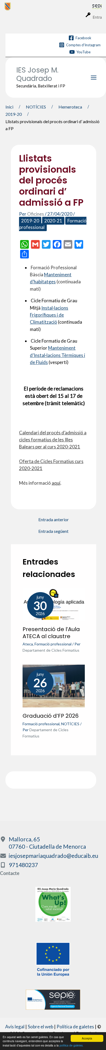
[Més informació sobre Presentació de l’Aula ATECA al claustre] (54, 603)
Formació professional (53, 644)
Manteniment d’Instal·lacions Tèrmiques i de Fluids (57, 355)
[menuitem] (48, 6)
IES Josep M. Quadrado (37, 74)
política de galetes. (71, 1045)
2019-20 (30, 221)
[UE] (53, 959)
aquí (56, 483)
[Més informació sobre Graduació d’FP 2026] (54, 685)
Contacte (9, 873)
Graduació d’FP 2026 (51, 716)
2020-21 (53, 221)
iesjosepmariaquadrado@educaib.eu (53, 855)
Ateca (28, 644)
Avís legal (14, 1026)
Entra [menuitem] (97, 17)
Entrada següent (53, 531)
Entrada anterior (53, 519)
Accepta (87, 1038)
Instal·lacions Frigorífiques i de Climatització (49, 315)
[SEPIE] (53, 999)
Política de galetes (75, 1026)
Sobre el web (40, 1026)
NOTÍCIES (70, 723)
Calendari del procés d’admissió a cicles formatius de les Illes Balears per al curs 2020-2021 (52, 440)
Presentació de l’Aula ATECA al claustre (51, 632)
